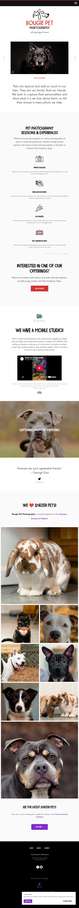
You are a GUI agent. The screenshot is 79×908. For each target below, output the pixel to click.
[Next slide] (75, 58)
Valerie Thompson (64, 253)
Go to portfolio (39, 78)
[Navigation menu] (75, 3)
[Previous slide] (4, 58)
